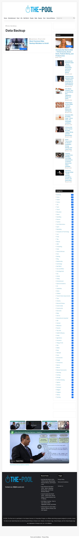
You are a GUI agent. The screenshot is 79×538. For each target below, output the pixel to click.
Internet (58, 323)
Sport (57, 226)
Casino (58, 202)
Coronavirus (59, 362)
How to (58, 315)
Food (18, 18)
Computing (59, 246)
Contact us (60, 486)
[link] (12, 432)
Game (57, 214)
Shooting (58, 372)
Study (57, 335)
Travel (58, 209)
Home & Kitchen (51, 18)
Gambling (58, 217)
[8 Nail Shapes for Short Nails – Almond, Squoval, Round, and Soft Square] (60, 105)
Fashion (58, 221)
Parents (58, 328)
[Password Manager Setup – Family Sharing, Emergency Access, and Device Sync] (60, 173)
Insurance (58, 340)
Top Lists (58, 330)
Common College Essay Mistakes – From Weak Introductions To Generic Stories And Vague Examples (69, 160)
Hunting (58, 375)
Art (57, 286)
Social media (59, 305)
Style (36, 18)
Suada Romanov (34, 39)
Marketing (58, 229)
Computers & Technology (62, 231)
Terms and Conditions (63, 482)
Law (57, 234)
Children (58, 293)
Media (57, 347)
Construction (59, 308)
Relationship (59, 261)
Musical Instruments (61, 370)
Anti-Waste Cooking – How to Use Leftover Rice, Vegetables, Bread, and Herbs (48, 503)
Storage (58, 377)
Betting (58, 256)
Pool (57, 254)
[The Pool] (39, 9)
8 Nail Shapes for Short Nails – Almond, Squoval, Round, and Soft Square (48, 508)
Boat (57, 350)
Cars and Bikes (60, 268)
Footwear (58, 387)
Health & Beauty (60, 333)
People (31, 18)
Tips (57, 239)
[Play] (49, 425)
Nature (58, 365)
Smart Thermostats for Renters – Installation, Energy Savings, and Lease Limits (68, 144)
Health (58, 199)
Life (21, 18)
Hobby (58, 278)
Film (57, 345)
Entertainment (12, 18)
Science (58, 384)
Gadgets (58, 392)
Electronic (58, 310)
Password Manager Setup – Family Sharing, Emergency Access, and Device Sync (69, 175)
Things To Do (59, 342)
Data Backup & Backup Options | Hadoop (28, 432)
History (58, 394)
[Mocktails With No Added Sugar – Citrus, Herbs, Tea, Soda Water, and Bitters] (60, 117)
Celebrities (59, 288)
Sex (57, 273)
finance (58, 219)
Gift (57, 320)
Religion (58, 389)
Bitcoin (58, 367)
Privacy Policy (61, 479)
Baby (57, 313)
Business (58, 194)
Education (58, 212)
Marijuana (58, 325)
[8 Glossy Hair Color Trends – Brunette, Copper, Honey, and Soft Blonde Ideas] (60, 129)
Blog (57, 259)
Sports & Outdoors (61, 283)
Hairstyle (58, 352)
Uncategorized (60, 271)
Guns (57, 355)
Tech (44, 18)
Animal (58, 276)
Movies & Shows (60, 303)
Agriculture (59, 338)
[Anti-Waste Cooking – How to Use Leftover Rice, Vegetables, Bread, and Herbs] (60, 91)
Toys (57, 298)
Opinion (58, 382)
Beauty (40, 18)
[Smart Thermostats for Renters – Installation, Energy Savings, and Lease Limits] (60, 142)
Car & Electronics (60, 224)
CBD (57, 244)
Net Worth (26, 18)
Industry (58, 300)
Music (57, 291)
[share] (66, 431)
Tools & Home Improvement (63, 296)
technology (59, 263)
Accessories (59, 357)
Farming (58, 397)
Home (5, 18)
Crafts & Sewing (60, 380)
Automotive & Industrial (62, 318)
